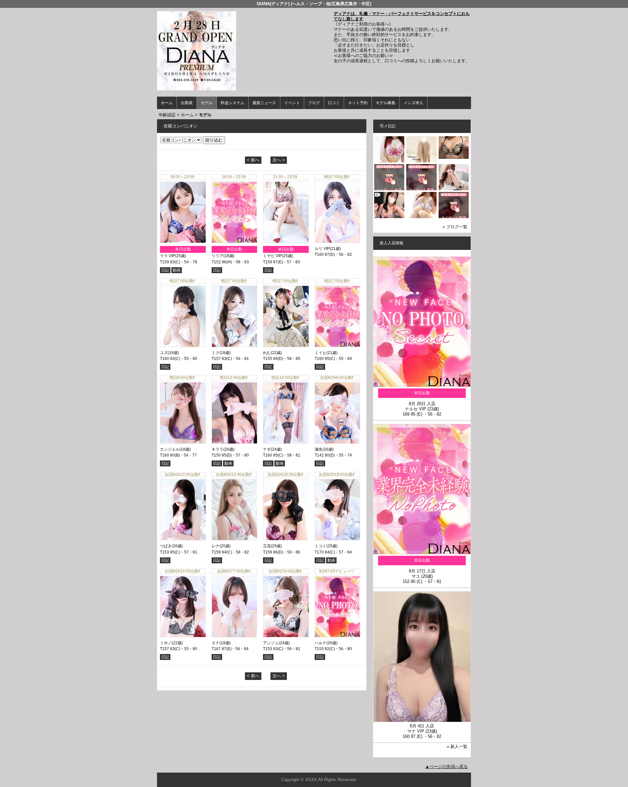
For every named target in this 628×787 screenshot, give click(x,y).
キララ (217, 449)
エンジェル (170, 449)
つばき (166, 546)
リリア (217, 255)
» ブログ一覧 (455, 226)
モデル (207, 103)
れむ (267, 352)
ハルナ (320, 643)
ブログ (314, 103)
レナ (215, 546)
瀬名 (319, 449)
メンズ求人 (413, 103)
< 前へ (253, 160)
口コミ (334, 103)
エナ (215, 643)
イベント (292, 103)
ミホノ (166, 643)
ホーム (167, 103)
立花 (267, 546)
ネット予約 (358, 103)
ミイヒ (320, 352)
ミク (215, 352)
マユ (415, 576)
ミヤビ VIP (272, 255)
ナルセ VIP (415, 408)
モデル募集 (385, 103)
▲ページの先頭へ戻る (446, 766)
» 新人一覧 (457, 746)
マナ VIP (415, 731)
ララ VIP (167, 255)
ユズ (164, 352)
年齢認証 (167, 114)
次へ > (278, 160)
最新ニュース (264, 103)
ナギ (267, 449)
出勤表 (187, 103)
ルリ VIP (322, 248)
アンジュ (271, 643)
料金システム (232, 103)
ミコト (320, 546)
